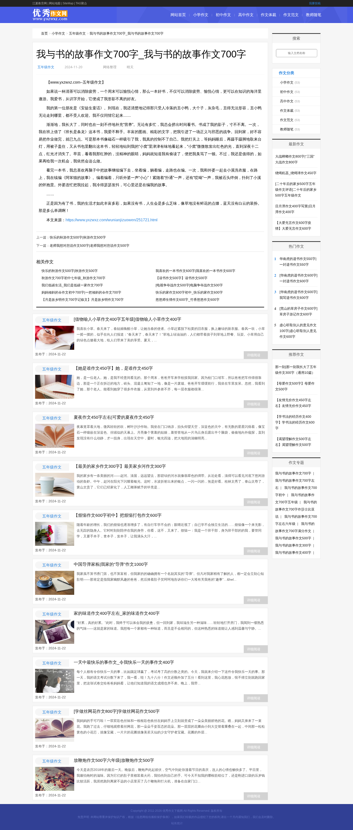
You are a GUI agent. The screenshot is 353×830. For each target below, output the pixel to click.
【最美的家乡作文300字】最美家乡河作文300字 (120, 466)
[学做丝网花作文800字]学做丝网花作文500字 (117, 711)
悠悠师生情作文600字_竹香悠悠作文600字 (187, 299)
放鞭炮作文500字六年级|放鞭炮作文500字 (114, 760)
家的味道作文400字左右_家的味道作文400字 (117, 613)
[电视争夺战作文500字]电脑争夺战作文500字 (189, 285)
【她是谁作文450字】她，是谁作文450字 (113, 368)
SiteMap (68, 3)
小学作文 (200, 15)
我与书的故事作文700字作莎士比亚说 (296, 509)
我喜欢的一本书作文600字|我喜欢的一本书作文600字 (195, 271)
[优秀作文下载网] (50, 19)
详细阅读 (253, 355)
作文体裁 (268, 15)
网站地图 (55, 3)
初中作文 (223, 15)
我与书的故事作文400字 (293, 552)
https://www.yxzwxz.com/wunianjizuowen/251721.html (112, 220)
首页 (44, 33)
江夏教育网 (39, 3)
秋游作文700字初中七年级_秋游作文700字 (73, 278)
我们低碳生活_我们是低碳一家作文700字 (72, 285)
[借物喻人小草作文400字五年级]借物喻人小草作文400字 (127, 319)
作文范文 (291, 15)
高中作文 (246, 15)
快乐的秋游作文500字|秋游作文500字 (78, 237)
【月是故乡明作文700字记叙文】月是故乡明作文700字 (83, 299)
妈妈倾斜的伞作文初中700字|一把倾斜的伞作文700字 (81, 292)
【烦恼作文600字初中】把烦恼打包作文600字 (118, 515)
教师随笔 (313, 15)
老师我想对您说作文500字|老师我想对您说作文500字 (89, 245)
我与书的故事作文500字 (293, 538)
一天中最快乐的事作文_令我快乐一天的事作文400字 (124, 662)
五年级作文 (77, 33)
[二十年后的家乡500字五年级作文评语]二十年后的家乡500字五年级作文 (295, 189)
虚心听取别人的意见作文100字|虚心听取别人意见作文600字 (298, 330)
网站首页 (178, 15)
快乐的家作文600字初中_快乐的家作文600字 (189, 292)
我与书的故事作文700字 (293, 473)
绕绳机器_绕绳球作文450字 (295, 173)
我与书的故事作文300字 (293, 545)
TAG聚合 (81, 3)
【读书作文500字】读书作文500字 (181, 278)
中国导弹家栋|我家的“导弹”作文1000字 (111, 564)
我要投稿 (315, 3)
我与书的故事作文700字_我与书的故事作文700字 (127, 33)
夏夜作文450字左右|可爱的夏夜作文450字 (114, 417)
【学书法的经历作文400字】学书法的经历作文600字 (295, 422)
